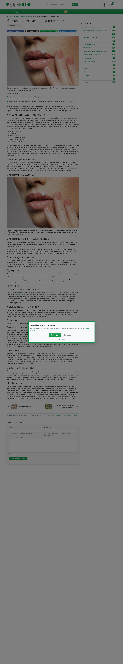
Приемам (55, 335)
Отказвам (68, 335)
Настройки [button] (61, 339)
